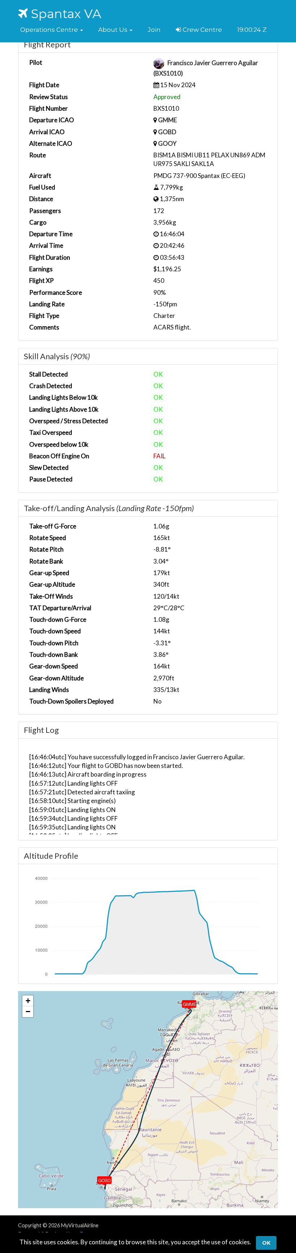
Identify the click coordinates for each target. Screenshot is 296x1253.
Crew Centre (201, 29)
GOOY (167, 143)
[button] (51, 30)
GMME (167, 120)
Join (154, 29)
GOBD (167, 132)
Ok (266, 1243)
